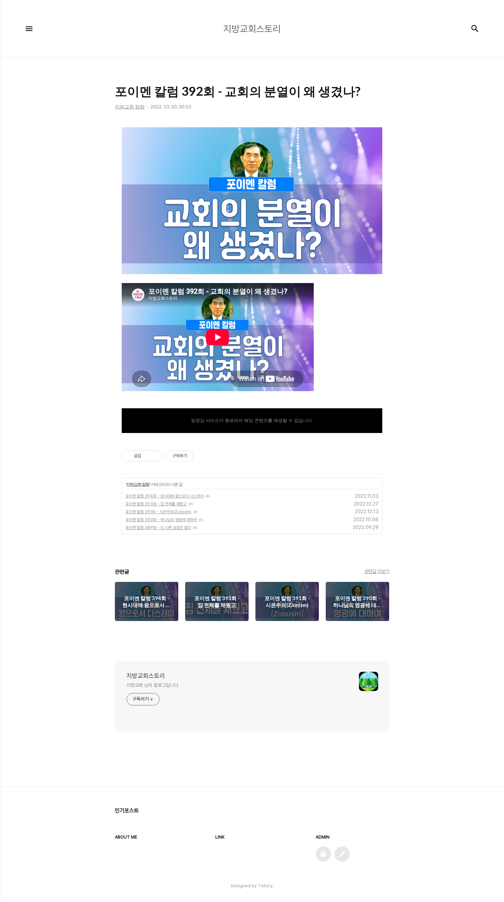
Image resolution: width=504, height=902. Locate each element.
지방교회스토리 (146, 675)
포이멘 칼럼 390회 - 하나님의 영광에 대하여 (161, 519)
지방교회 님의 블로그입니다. (153, 685)
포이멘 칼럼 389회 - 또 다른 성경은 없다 (158, 527)
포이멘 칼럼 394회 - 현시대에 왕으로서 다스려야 (164, 496)
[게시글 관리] (156, 456)
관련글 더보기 (376, 571)
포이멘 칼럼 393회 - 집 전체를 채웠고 (156, 504)
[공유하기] (147, 456)
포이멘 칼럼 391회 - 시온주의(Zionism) (158, 511)
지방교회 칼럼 (137, 484)
